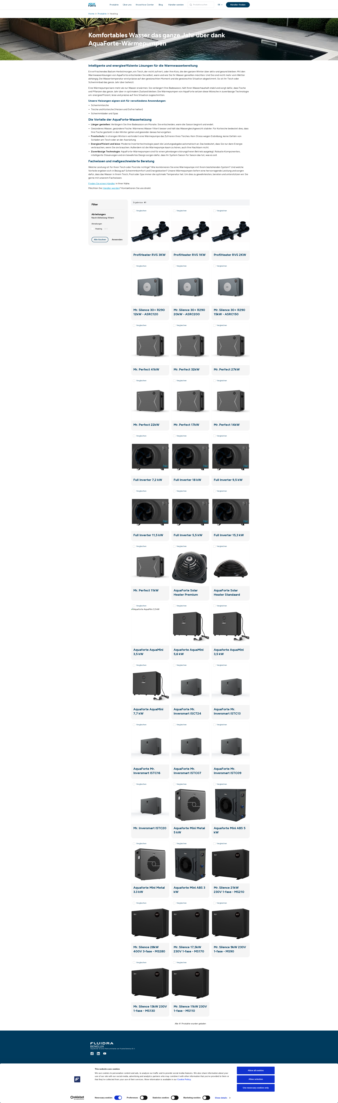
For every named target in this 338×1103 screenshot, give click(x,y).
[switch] (143, 1098)
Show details (221, 1098)
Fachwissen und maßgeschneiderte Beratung (121, 161)
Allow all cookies (256, 1070)
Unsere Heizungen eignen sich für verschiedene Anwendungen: (127, 100)
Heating (101, 229)
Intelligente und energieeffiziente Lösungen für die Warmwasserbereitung (143, 65)
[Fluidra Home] (96, 5)
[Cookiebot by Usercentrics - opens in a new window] (77, 1098)
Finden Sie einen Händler (101, 183)
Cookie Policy (184, 1079)
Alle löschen (100, 239)
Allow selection (256, 1079)
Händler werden (111, 188)
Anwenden (117, 239)
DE (219, 5)
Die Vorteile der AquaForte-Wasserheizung (120, 119)
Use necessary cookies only (256, 1088)
